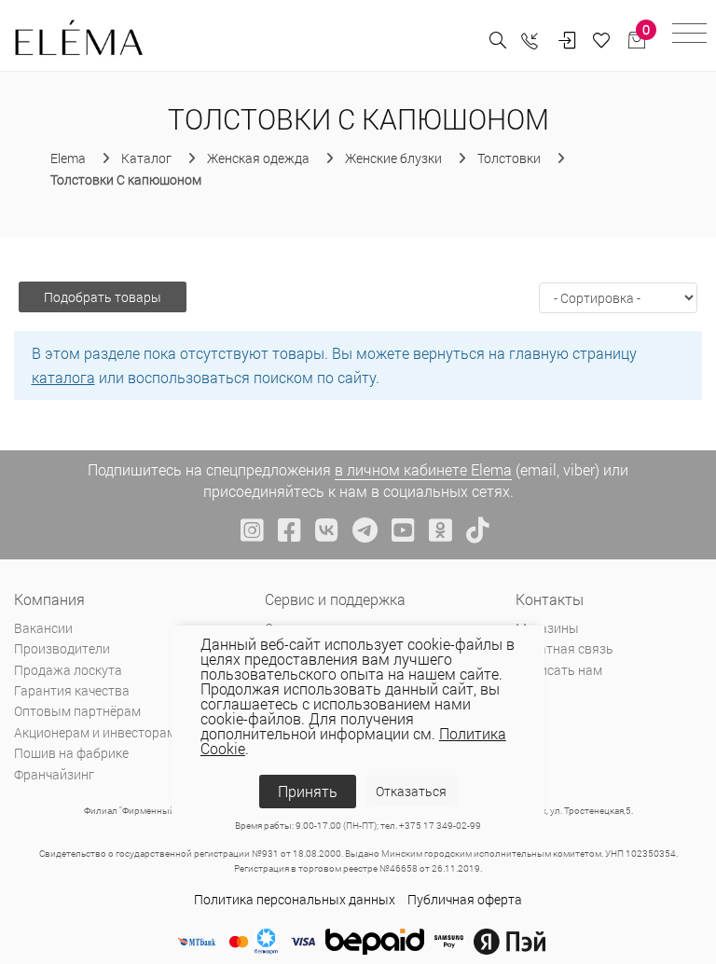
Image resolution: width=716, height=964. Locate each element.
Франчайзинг (54, 774)
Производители (62, 648)
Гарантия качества (72, 690)
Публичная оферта (464, 899)
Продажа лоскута (68, 670)
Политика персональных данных (294, 899)
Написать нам (559, 670)
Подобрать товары (102, 297)
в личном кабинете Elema (423, 469)
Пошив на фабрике (71, 753)
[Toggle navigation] (689, 36)
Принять (307, 791)
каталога (63, 377)
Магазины (547, 628)
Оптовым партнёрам (77, 711)
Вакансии (43, 628)
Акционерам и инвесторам (95, 732)
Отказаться (411, 791)
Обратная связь (564, 648)
